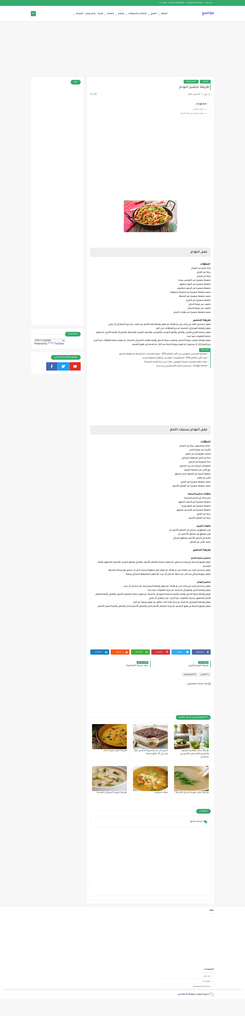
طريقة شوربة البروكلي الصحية (112, 792)
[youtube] (75, 366)
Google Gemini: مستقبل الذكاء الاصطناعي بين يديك (181, 366)
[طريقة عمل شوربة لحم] (109, 736)
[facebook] (52, 366)
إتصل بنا (163, 3)
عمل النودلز (198, 109)
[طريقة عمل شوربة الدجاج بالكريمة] (191, 778)
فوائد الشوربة (161, 792)
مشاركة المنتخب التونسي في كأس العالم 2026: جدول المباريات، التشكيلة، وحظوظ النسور (163, 354)
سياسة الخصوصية (194, 3)
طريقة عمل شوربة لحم (115, 750)
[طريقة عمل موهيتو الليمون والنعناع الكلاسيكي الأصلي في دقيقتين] (191, 736)
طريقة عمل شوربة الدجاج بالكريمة (192, 792)
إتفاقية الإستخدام (176, 3)
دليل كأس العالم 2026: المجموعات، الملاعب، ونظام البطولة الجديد (174, 358)
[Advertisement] (122, 50)
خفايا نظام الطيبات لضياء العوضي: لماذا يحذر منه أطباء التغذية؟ (175, 362)
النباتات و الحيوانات (137, 14)
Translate (59, 344)
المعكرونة (191, 81)
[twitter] (63, 366)
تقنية (100, 14)
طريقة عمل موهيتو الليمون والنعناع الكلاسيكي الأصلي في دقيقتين (194, 753)
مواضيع (208, 13)
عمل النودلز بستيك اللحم (192, 114)
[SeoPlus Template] (212, 994)
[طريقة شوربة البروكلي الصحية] (109, 778)
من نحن (209, 3)
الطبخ (154, 14)
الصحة (110, 14)
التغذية (79, 14)
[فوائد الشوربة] (150, 778)
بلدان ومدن (90, 14)
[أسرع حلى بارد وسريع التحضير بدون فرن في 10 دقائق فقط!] (150, 736)
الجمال (164, 14)
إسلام (121, 14)
